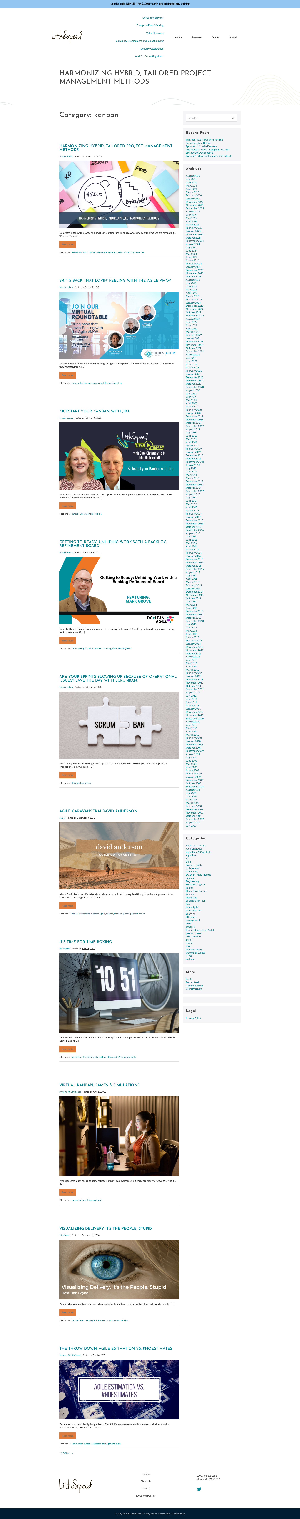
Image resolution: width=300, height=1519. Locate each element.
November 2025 (194, 205)
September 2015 (195, 568)
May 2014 (191, 604)
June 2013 (191, 627)
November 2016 (194, 523)
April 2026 (191, 188)
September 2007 (195, 818)
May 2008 (191, 799)
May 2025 (191, 218)
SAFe (120, 252)
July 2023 (191, 282)
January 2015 (193, 588)
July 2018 (191, 468)
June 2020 (191, 396)
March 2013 (192, 637)
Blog (85, 252)
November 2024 (194, 234)
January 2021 (193, 373)
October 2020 (193, 383)
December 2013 (194, 611)
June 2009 (191, 760)
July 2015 (191, 575)
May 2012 (191, 663)
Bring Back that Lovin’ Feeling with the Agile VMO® (115, 281)
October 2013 (193, 617)
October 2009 (193, 747)
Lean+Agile (101, 252)
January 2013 (193, 643)
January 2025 (193, 230)
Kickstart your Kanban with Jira (94, 411)
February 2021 (194, 370)
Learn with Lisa (194, 910)
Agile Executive (194, 848)
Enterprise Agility (195, 884)
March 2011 (192, 705)
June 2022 (191, 321)
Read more (69, 245)
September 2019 (195, 425)
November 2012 (194, 650)
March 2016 (192, 549)
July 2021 (191, 357)
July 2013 (191, 624)
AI (187, 858)
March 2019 (192, 445)
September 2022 (195, 315)
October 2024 (193, 237)
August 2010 (193, 721)
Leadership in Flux (195, 900)
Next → (69, 1453)
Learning (112, 252)
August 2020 (193, 390)
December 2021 (194, 341)
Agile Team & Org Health (199, 851)
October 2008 (193, 783)
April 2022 (191, 328)
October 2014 (193, 598)
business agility (98, 913)
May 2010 (191, 728)
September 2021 (195, 351)
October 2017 (193, 487)
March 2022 (192, 331)
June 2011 (191, 698)
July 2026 (191, 178)
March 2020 (192, 406)
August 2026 (193, 175)
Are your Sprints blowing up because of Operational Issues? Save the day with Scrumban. (118, 678)
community (77, 383)
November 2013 (194, 614)
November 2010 (194, 715)
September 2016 (195, 529)
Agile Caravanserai (81, 913)
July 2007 (191, 825)
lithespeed (108, 383)
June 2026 (191, 182)
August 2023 (193, 279)
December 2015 (194, 559)
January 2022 (193, 338)
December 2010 (194, 711)
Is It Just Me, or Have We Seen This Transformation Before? (204, 141)
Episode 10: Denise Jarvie (199, 152)
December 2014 (194, 591)
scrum (126, 252)
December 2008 (194, 780)
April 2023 (191, 292)
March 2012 (192, 669)
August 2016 (193, 533)
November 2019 (194, 419)
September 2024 (195, 240)
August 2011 (193, 692)
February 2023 (194, 299)
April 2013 (191, 633)
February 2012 (194, 672)
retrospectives (193, 936)
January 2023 (193, 302)
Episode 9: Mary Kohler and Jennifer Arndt (209, 155)
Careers (146, 1488)
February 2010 (194, 737)
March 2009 (192, 770)
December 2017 (194, 481)
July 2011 (191, 695)
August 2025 (193, 211)
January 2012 (193, 676)
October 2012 (193, 653)
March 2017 (192, 510)
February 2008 (194, 805)
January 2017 (193, 516)
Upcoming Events (195, 952)
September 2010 (195, 718)
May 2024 (191, 253)
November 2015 (194, 562)
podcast (134, 913)
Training (177, 36)
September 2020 (195, 386)
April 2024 (191, 256)
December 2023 (194, 270)
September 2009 (195, 750)
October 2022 (193, 312)
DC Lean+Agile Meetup (83, 648)
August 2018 (193, 464)
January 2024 (193, 266)
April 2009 (191, 766)
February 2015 (194, 585)
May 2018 (191, 474)
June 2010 (191, 724)
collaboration (193, 868)
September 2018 (195, 461)
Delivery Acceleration (152, 48)
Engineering (192, 881)
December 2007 (194, 809)
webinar (118, 383)
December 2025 (194, 201)
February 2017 (194, 513)
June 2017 (191, 500)
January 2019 (193, 451)
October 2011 (193, 685)
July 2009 (191, 757)
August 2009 (193, 753)
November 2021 (194, 344)
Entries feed (192, 982)
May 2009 (191, 763)
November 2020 (194, 380)
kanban (91, 252)
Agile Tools (77, 252)
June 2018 (191, 471)
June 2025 (191, 214)
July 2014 (191, 601)
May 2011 (191, 702)
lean (127, 913)
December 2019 (194, 416)
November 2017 (194, 484)
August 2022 (193, 318)
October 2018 (193, 458)
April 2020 (191, 403)
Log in (189, 978)
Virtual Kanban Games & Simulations (99, 1085)
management (113, 1320)
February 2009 (194, 773)
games (75, 1200)
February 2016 (194, 552)
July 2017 (191, 497)
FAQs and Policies (145, 1495)
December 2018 (194, 455)
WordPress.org (194, 988)
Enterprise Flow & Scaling (150, 25)
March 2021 (192, 367)
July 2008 (191, 793)
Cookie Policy (178, 1513)
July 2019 (191, 432)
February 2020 (194, 409)
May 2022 (191, 325)
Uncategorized (137, 252)
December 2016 (194, 520)
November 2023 (194, 273)
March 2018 (192, 477)
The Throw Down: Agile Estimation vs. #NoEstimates (115, 1349)
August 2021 (193, 354)
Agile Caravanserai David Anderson (98, 811)
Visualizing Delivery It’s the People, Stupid (105, 1229)
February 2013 (194, 640)
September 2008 (195, 786)
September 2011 (195, 688)
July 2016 (191, 536)
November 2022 (194, 308)
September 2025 (195, 208)
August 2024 (193, 243)
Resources (196, 36)
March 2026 (192, 191)
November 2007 (194, 812)
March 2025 (192, 224)
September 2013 (195, 620)
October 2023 (193, 276)
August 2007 (193, 822)
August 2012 (193, 656)
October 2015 (193, 565)
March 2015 (192, 581)
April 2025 (191, 221)
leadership (119, 913)
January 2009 (193, 776)
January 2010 (193, 741)
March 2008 (192, 802)
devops (190, 877)
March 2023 (192, 295)
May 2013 (191, 630)
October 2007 (193, 815)
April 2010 (191, 731)
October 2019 (193, 422)
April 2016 (191, 546)
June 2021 (191, 360)
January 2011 (193, 708)
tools (114, 648)
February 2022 (194, 334)
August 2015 (193, 572)
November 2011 (194, 682)
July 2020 (191, 393)
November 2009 (194, 744)
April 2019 (191, 442)
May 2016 (191, 542)
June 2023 (191, 286)
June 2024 (191, 250)
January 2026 (193, 198)
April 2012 (191, 666)
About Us (146, 1481)
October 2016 (193, 526)
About (215, 36)
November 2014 (194, 594)
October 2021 (193, 347)
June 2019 (191, 435)
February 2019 (194, 448)
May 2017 (191, 503)
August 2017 (193, 494)
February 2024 (194, 263)
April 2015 (191, 578)
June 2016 (191, 539)
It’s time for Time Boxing (85, 942)
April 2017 (191, 507)
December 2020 (194, 377)
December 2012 (194, 646)
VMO (189, 955)
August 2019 (193, 429)
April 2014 (191, 607)
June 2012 (191, 659)
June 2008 (191, 796)
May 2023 (191, 289)
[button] (243, 37)
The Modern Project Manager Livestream (208, 149)
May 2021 (191, 364)
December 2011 (194, 679)
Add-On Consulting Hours (149, 56)
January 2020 (193, 412)
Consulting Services (153, 17)
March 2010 (192, 734)
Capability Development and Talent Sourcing (140, 40)
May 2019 (191, 438)
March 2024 (192, 260)
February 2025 (194, 227)
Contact (232, 36)
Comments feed (194, 985)
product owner (194, 933)
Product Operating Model (200, 929)
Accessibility (164, 1513)
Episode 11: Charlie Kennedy (201, 146)
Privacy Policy (193, 1017)
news (189, 923)
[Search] (233, 118)
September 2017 (195, 490)
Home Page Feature (196, 890)
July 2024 (191, 247)
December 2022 (194, 305)
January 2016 (193, 555)
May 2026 (191, 185)
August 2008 (193, 789)
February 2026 (194, 195)
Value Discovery (155, 32)
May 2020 (191, 399)
